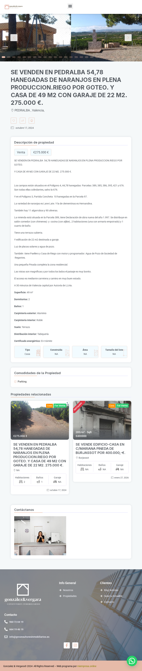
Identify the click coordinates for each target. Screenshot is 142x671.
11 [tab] (55, 57)
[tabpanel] (35, 37)
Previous (13, 37)
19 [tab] (97, 57)
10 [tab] (50, 57)
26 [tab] (133, 57)
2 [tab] (8, 57)
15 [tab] (76, 57)
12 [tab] (60, 57)
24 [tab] (123, 57)
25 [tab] (128, 57)
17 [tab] (86, 57)
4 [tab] (19, 57)
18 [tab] (92, 57)
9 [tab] (45, 57)
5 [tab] (24, 57)
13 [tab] (66, 57)
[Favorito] (14, 121)
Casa (49, 405)
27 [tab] (138, 57)
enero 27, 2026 (121, 477)
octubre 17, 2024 (58, 490)
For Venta (60, 405)
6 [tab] (29, 57)
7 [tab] (34, 57)
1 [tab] (3, 57)
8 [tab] (40, 57)
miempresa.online (86, 666)
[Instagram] (75, 645)
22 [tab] (112, 57)
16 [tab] (81, 57)
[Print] (32, 121)
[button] (70, 6)
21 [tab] (107, 57)
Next (128, 37)
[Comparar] (23, 121)
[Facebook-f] (67, 645)
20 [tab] (102, 57)
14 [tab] (71, 57)
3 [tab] (14, 57)
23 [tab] (117, 57)
